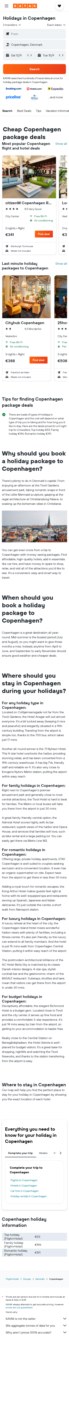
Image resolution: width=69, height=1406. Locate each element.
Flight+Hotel (12, 1279)
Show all (61, 144)
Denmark (40, 1279)
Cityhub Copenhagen (24, 322)
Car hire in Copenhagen (25, 1191)
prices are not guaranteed (19, 1307)
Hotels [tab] (43, 1153)
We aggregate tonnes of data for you (30, 1325)
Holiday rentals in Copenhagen (29, 1196)
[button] (6, 6)
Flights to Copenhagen (24, 1180)
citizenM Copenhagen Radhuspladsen (29, 203)
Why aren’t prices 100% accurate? (28, 1332)
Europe (27, 1279)
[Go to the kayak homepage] (25, 6)
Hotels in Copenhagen (24, 1185)
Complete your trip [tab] (20, 1153)
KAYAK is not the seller (20, 1319)
